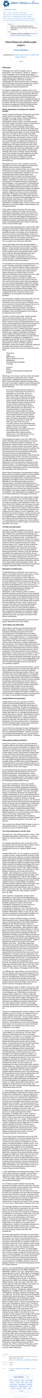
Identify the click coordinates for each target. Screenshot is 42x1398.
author (18, 1382)
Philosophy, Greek (25, 16)
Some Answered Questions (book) (25, 20)
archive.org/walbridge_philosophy (27, 1360)
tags (30, 1382)
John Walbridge (21, 50)
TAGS (4, 12)
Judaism (15, 12)
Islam (9, 12)
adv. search (13, 1384)
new (29, 1388)
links (30, 1386)
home (11, 1380)
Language (5, 1362)
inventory (29, 1384)
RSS (24, 1388)
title (22, 1382)
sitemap (16, 1380)
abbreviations (23, 1386)
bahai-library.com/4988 (22, 1368)
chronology (29, 1380)
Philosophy (22, 12)
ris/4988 (11, 1370)
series (22, 1380)
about (13, 1388)
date (26, 1382)
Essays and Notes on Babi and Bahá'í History (27, 56)
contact (19, 1388)
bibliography (13, 1386)
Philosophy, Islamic (9, 18)
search (12, 1382)
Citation (33, 1368)
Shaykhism (11, 20)
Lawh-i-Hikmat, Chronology (20, 14)
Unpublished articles (10, 9)
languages (22, 1384)
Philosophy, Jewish (21, 18)
